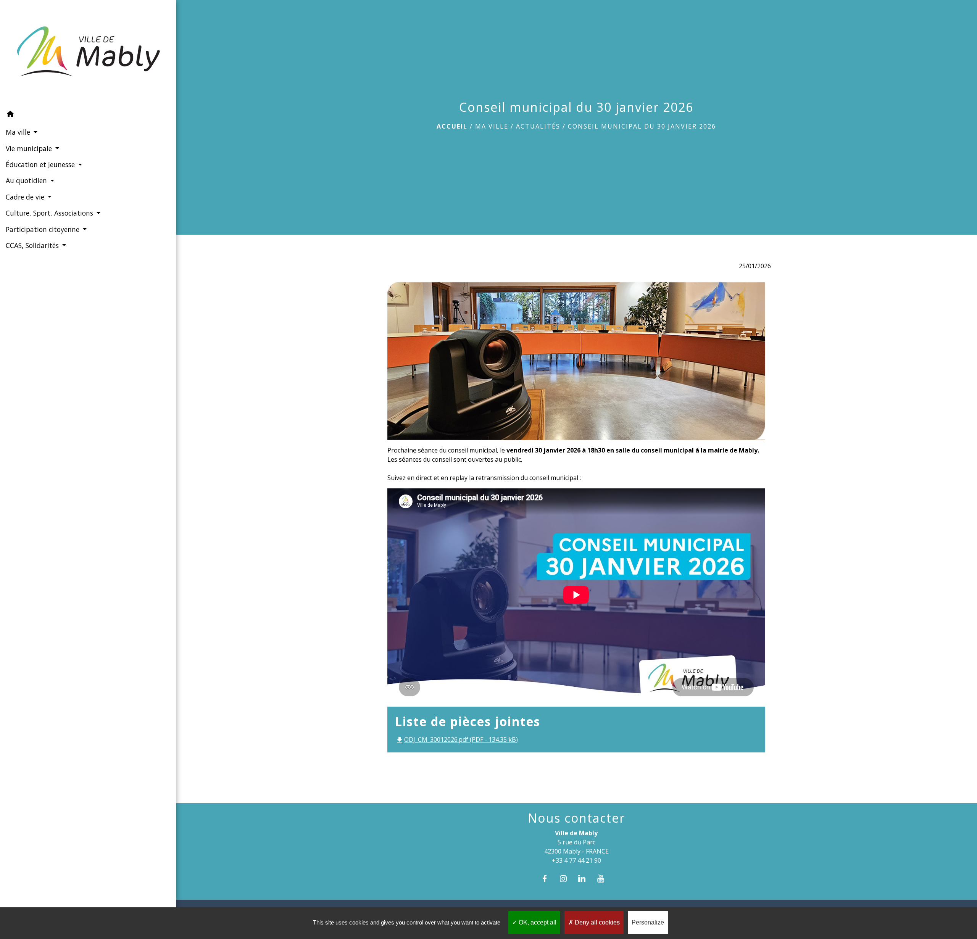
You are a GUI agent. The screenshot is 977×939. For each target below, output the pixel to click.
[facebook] (548, 878)
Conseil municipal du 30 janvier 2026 (642, 126)
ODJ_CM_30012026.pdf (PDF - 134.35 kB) (456, 739)
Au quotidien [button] (27, 180)
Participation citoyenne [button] (43, 229)
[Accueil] (88, 53)
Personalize (648, 922)
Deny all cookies (596, 922)
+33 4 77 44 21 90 (576, 860)
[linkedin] (585, 878)
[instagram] (567, 878)
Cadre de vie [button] (26, 196)
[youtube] (604, 878)
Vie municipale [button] (30, 148)
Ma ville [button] (19, 132)
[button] (88, 115)
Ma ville (491, 126)
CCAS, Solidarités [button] (33, 245)
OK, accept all (536, 922)
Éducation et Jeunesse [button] (41, 164)
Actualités (538, 126)
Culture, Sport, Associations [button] (50, 212)
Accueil (452, 126)
